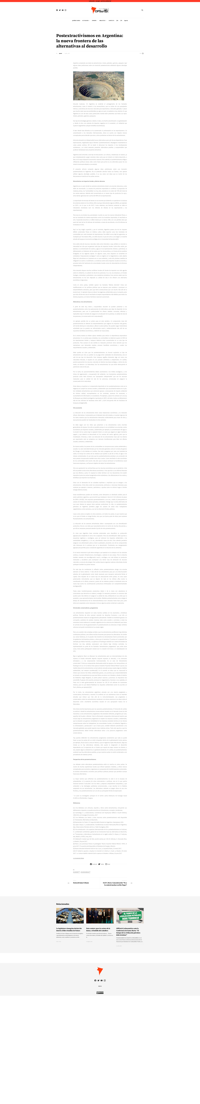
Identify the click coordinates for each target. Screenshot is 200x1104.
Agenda (126, 20)
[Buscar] (142, 10)
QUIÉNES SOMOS (76, 20)
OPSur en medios (85, 872)
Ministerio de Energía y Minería (106, 846)
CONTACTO (111, 20)
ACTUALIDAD (85, 20)
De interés (76, 872)
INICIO (100, 986)
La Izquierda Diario (78, 858)
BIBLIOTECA (102, 20)
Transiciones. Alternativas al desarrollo (86, 820)
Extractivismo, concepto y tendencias (111, 810)
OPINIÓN (94, 20)
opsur (60, 53)
